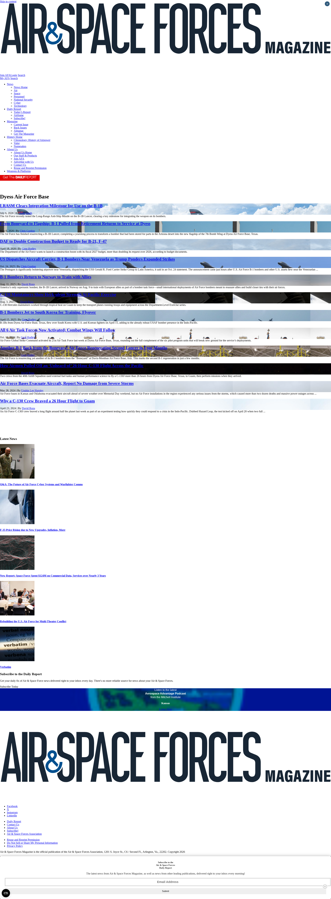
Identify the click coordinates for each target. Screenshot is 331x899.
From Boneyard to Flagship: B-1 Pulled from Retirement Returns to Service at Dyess (75, 223)
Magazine (12, 121)
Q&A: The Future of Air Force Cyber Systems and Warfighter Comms (41, 484)
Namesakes (20, 146)
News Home (21, 87)
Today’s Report (22, 112)
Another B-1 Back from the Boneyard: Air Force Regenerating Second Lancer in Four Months (83, 348)
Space (17, 93)
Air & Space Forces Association (24, 833)
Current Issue (21, 124)
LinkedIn (12, 815)
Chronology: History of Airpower (32, 140)
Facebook (12, 806)
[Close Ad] (325, 886)
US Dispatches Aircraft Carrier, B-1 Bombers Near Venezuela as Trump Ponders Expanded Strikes (87, 259)
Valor (17, 143)
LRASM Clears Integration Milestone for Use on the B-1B (51, 205)
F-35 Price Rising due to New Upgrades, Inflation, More (32, 529)
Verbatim (5, 666)
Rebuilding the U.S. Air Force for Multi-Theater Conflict (33, 621)
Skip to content (8, 1)
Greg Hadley (29, 248)
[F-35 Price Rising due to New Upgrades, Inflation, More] (17, 523)
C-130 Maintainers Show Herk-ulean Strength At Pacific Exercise (58, 294)
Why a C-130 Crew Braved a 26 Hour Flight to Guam (47, 401)
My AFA (5, 78)
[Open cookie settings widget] (6, 893)
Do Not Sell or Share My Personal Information (32, 842)
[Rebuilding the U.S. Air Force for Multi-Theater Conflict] (17, 614)
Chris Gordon (27, 230)
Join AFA (5, 75)
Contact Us (20, 164)
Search (21, 75)
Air (15, 90)
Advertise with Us (24, 161)
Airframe (19, 115)
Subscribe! (19, 118)
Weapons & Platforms (19, 171)
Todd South (25, 213)
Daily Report (14, 109)
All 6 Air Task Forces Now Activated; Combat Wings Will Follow (57, 330)
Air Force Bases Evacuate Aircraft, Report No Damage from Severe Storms (67, 383)
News (10, 84)
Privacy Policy (15, 845)
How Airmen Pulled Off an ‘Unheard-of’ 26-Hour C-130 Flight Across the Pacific (71, 365)
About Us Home (23, 152)
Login (14, 75)
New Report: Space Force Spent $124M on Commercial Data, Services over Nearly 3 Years (53, 575)
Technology (20, 105)
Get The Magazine (24, 133)
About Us (12, 149)
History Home (14, 136)
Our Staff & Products (25, 155)
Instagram (12, 812)
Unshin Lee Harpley (32, 390)
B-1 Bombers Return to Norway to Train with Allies (45, 277)
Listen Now (165, 709)
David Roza (28, 284)
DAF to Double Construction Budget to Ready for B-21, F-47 (53, 241)
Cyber (17, 102)
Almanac (19, 130)
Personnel (19, 96)
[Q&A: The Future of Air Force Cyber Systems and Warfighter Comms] (17, 477)
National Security (23, 99)
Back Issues (20, 127)
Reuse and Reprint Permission (30, 168)
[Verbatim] (17, 660)
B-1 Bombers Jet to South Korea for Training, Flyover (48, 312)
